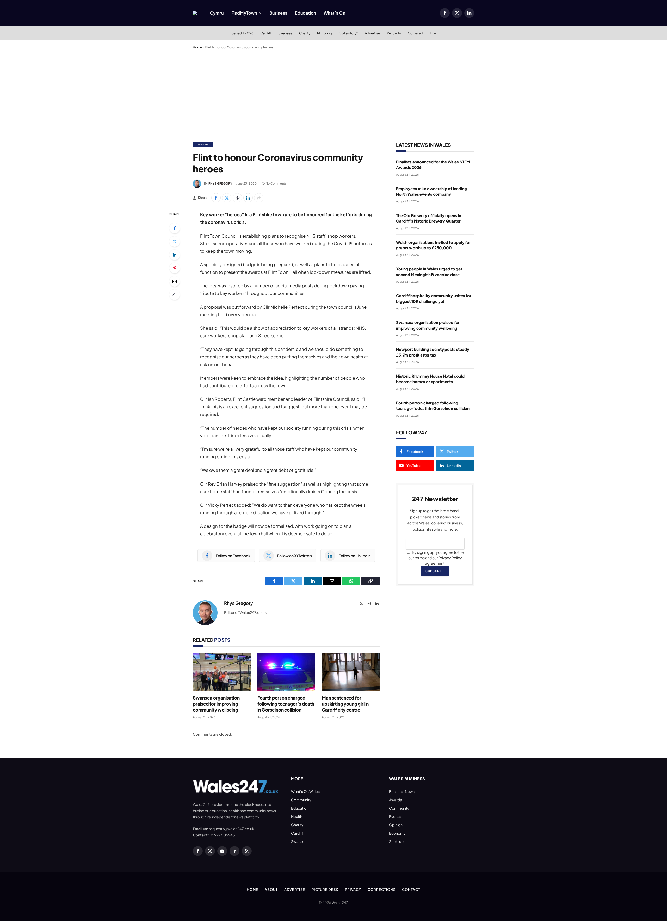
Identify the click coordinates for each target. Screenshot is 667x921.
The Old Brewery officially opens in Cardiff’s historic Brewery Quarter (428, 218)
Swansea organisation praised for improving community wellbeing (216, 704)
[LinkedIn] (174, 255)
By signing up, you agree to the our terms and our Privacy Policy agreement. (436, 558)
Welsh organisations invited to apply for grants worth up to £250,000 (433, 245)
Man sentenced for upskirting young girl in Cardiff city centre (345, 704)
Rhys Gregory (220, 183)
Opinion (396, 824)
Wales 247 (340, 902)
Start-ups (397, 841)
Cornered (415, 33)
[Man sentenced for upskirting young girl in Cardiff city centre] (351, 672)
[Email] (174, 281)
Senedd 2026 (242, 33)
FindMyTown (244, 13)
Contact (411, 889)
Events (395, 816)
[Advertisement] (333, 94)
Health (296, 816)
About (271, 889)
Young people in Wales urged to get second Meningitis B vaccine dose (429, 271)
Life (433, 33)
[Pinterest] (174, 268)
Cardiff (265, 33)
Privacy (353, 889)
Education (305, 13)
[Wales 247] (195, 13)
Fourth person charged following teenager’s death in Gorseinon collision (285, 704)
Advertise (372, 33)
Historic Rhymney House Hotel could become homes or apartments (430, 378)
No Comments (276, 183)
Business (278, 13)
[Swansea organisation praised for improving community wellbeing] (222, 672)
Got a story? (348, 33)
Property (394, 33)
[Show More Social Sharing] (258, 197)
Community (203, 144)
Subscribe (434, 571)
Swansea (285, 33)
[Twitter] (174, 241)
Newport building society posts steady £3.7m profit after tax (432, 352)
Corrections (382, 889)
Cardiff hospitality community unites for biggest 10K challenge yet (433, 298)
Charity (304, 33)
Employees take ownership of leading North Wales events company (431, 191)
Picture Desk (325, 889)
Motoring (324, 33)
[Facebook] (174, 228)
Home (197, 47)
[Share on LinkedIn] (248, 197)
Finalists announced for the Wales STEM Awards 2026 (433, 164)
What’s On (334, 13)
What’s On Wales (305, 791)
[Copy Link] (237, 197)
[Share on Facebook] (216, 197)
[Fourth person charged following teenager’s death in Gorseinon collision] (286, 672)
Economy (397, 833)
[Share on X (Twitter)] (226, 197)
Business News (402, 791)
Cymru (217, 13)
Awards (395, 799)
